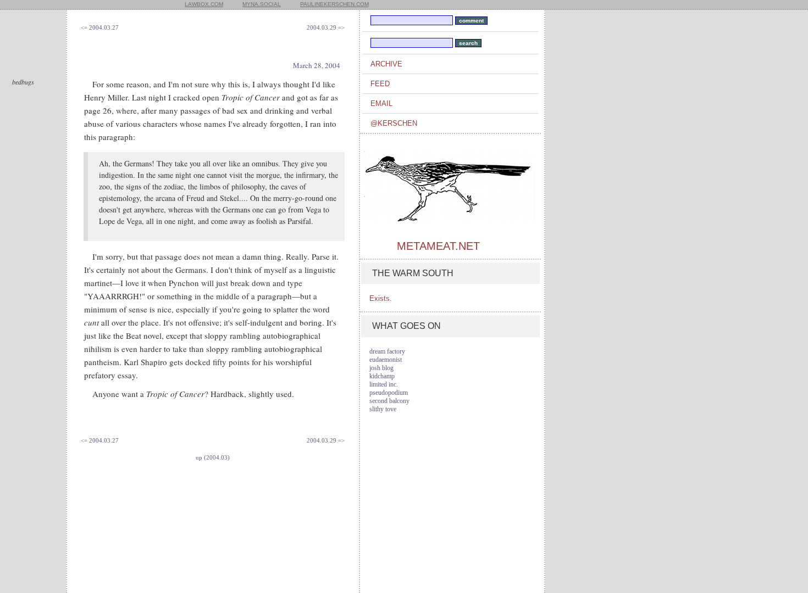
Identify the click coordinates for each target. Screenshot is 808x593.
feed (380, 83)
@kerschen (393, 123)
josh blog (381, 368)
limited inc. (383, 384)
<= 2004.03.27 (100, 27)
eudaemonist (385, 359)
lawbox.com (204, 4)
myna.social (261, 4)
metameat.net (438, 246)
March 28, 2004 (316, 65)
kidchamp (382, 376)
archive (386, 64)
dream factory (387, 351)
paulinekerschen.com (334, 4)
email (381, 103)
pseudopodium (388, 392)
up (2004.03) (213, 457)
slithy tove (382, 409)
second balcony (389, 401)
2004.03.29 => (326, 27)
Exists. (380, 298)
